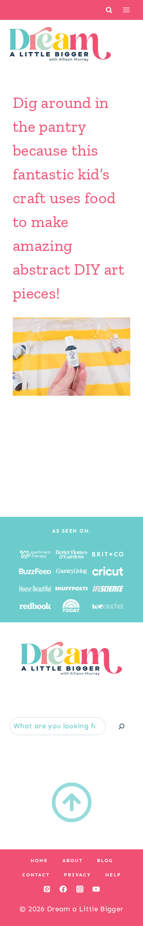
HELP (113, 875)
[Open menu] (126, 10)
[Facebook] (63, 889)
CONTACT (36, 875)
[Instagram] (80, 889)
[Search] (121, 726)
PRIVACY (77, 875)
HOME (39, 860)
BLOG (105, 860)
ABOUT (72, 860)
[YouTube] (96, 889)
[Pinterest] (47, 889)
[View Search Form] (109, 9)
